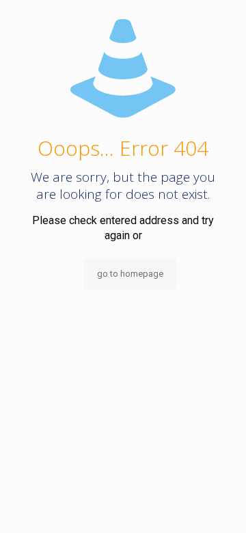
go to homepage (130, 274)
